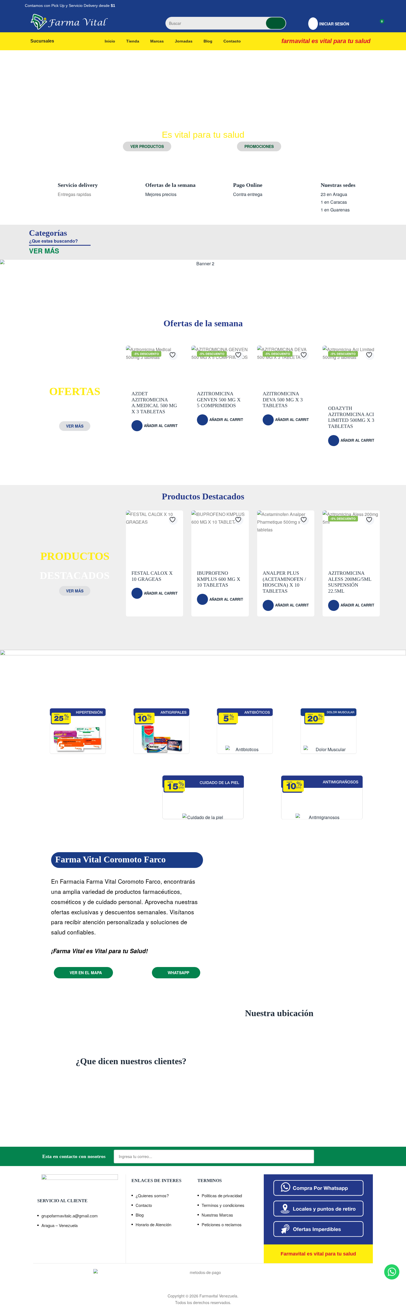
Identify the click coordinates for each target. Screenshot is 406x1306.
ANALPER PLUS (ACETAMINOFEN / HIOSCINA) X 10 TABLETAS (284, 582)
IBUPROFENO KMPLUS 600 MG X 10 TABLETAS (218, 579)
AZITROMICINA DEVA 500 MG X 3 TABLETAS (283, 399)
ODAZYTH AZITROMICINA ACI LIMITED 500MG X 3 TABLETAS (351, 417)
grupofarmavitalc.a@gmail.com (69, 1215)
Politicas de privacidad (222, 1195)
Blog (140, 1215)
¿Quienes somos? (152, 1195)
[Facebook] (348, 5)
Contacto (144, 1205)
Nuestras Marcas (217, 1215)
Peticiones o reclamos (222, 1224)
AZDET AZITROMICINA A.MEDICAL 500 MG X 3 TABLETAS (154, 402)
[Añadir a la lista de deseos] (173, 355)
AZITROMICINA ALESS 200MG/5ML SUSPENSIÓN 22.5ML (349, 582)
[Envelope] (375, 5)
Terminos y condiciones (223, 1205)
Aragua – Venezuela (59, 1225)
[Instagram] (361, 5)
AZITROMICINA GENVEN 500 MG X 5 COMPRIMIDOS (219, 399)
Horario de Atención (153, 1224)
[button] (147, 146)
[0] (378, 24)
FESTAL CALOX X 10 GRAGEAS (152, 576)
